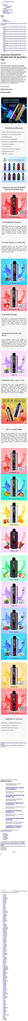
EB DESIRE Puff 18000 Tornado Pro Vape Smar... (15, 803)
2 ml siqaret (22, 842)
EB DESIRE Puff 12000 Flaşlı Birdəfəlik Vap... (14, 811)
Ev (3, 3)
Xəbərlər (5, 8)
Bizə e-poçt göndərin (5, 86)
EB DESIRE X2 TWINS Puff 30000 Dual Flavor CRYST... (13, 826)
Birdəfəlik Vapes (9, 6)
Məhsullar (5, 5)
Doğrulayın (8, 7)
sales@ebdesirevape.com (6, 831)
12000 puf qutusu (7, 842)
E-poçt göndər (3, 849)
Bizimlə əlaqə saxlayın (7, 12)
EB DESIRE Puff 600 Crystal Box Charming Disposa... (15, 788)
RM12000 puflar (13, 843)
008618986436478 (9, 830)
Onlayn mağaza (6, 13)
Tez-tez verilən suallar (7, 9)
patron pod (20, 843)
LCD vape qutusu (15, 842)
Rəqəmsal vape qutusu (5, 843)
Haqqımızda (5, 10)
